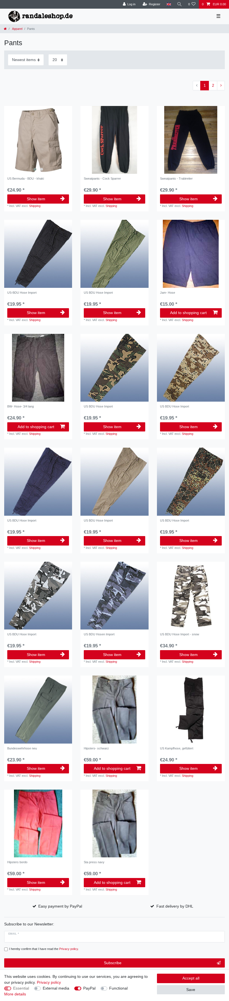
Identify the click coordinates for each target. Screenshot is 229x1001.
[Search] (179, 4)
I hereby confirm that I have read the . (44, 949)
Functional (118, 988)
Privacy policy (49, 982)
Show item (36, 199)
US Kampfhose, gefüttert (176, 748)
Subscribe (112, 963)
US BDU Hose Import (98, 292)
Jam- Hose (167, 292)
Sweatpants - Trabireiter (176, 178)
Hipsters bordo (17, 862)
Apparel (16, 28)
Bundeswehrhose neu (22, 748)
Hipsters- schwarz (96, 748)
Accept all (190, 978)
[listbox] (38, 140)
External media (56, 988)
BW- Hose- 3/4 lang (20, 406)
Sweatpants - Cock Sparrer (102, 178)
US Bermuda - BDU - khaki (25, 178)
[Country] (168, 4)
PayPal (89, 988)
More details (15, 994)
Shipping (34, 206)
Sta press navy (94, 862)
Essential (21, 988)
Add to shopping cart (188, 312)
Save (190, 989)
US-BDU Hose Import (22, 292)
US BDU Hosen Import (99, 634)
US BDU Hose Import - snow (179, 634)
